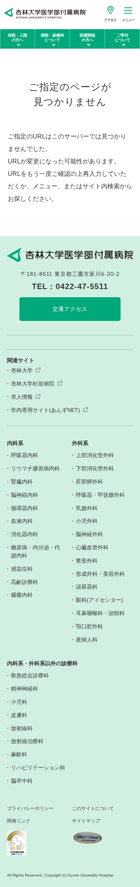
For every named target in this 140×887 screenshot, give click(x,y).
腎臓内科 (22, 482)
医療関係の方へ (87, 37)
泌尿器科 (87, 587)
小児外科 (87, 521)
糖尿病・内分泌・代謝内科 (35, 551)
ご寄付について (122, 37)
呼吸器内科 (24, 455)
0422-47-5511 (82, 286)
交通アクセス (70, 309)
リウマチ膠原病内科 (35, 468)
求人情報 (22, 397)
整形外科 (87, 560)
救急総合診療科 (30, 675)
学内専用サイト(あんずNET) (45, 410)
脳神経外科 (89, 534)
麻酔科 (19, 754)
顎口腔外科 (89, 626)
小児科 (19, 702)
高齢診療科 (24, 582)
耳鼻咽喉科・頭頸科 (100, 613)
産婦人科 (87, 639)
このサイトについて (93, 808)
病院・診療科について (52, 37)
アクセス (110, 20)
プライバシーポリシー (30, 808)
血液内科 (22, 521)
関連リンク (18, 821)
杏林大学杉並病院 (32, 383)
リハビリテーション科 (38, 767)
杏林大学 (22, 370)
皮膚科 (19, 715)
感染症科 (22, 569)
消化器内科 (24, 534)
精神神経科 (24, 688)
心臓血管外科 (92, 547)
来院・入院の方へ (17, 37)
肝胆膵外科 (89, 482)
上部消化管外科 (95, 455)
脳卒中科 (22, 781)
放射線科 (22, 728)
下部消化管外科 (95, 468)
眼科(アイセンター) (99, 600)
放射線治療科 (27, 741)
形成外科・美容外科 (100, 574)
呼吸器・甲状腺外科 (100, 495)
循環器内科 (24, 508)
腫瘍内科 (22, 595)
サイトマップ (86, 821)
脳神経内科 (24, 495)
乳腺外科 (87, 508)
